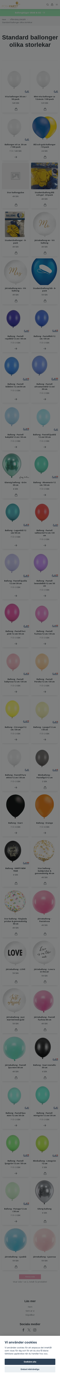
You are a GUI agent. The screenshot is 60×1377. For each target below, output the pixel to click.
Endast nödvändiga (30, 1369)
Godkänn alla (30, 1362)
